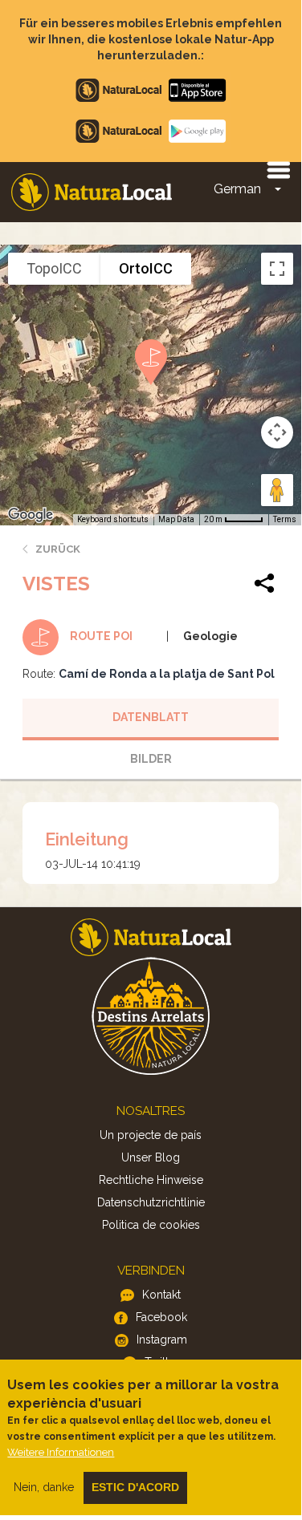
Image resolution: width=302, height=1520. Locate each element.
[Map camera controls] (277, 432)
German (237, 189)
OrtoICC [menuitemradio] (146, 268)
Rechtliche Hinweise (151, 1179)
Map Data (176, 519)
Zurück (57, 549)
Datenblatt (150, 717)
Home (91, 192)
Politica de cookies (151, 1224)
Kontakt (161, 1294)
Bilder (151, 758)
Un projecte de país (151, 1135)
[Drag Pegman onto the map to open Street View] (277, 490)
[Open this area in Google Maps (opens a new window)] (30, 515)
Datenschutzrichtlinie (151, 1202)
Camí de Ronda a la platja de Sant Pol (167, 673)
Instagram (162, 1339)
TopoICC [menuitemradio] (54, 268)
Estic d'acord (135, 1487)
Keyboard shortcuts (113, 519)
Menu (278, 169)
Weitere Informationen (60, 1452)
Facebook (161, 1317)
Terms (284, 519)
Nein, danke (44, 1487)
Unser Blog (150, 1157)
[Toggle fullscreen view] (277, 269)
